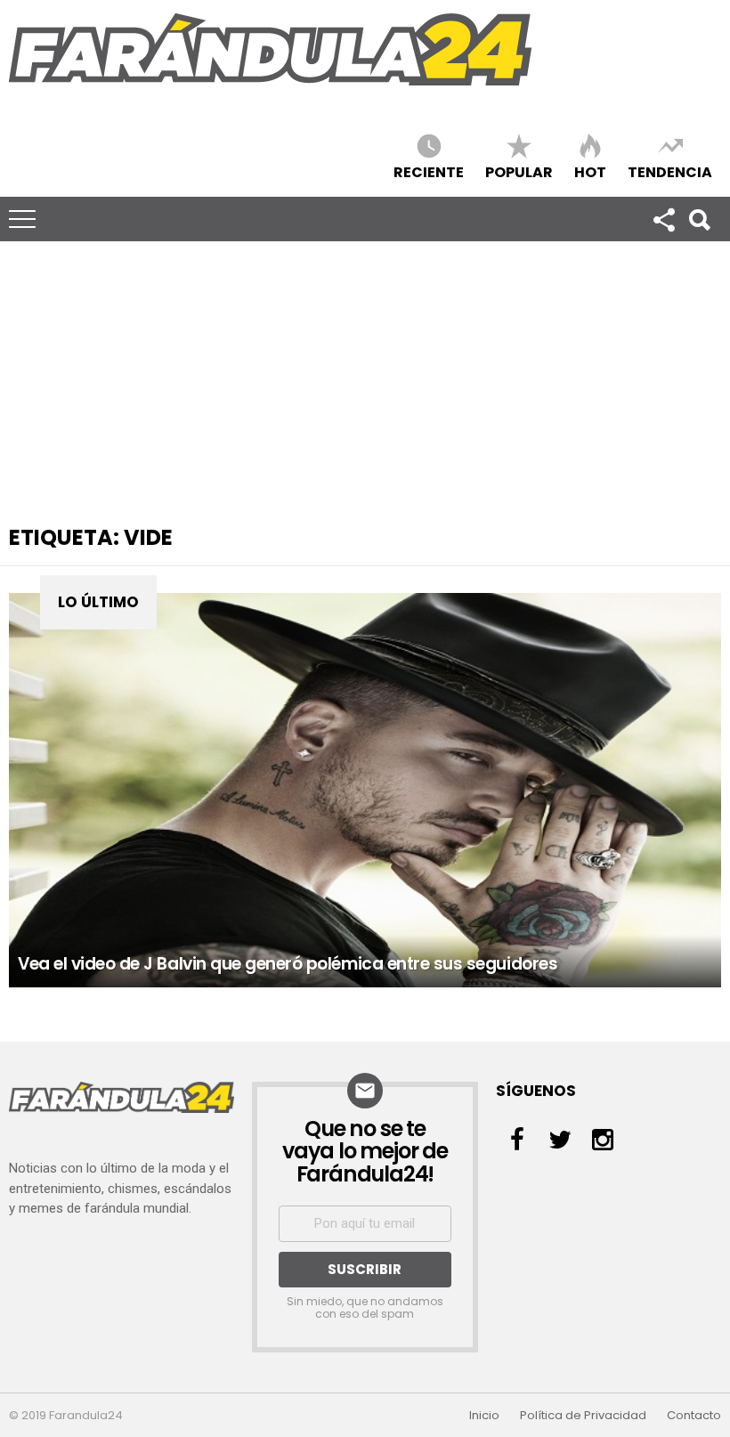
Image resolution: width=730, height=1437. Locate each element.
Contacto (694, 1416)
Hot (590, 171)
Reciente (428, 171)
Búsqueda (698, 219)
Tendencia (670, 171)
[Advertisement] (365, 374)
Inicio (484, 1416)
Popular (519, 171)
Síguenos (663, 219)
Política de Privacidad (583, 1416)
